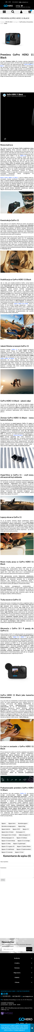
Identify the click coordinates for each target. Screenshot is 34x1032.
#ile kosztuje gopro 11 (8, 837)
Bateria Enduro (18, 435)
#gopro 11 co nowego (24, 840)
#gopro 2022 (16, 829)
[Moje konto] (21, 12)
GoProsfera (22, 22)
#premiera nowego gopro (9, 826)
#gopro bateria (6, 829)
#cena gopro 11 (20, 832)
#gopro (4, 823)
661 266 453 (16, 996)
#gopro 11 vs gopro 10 (8, 846)
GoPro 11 (14, 349)
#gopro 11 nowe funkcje (8, 840)
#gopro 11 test (19, 852)
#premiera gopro (22, 823)
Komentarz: (3, 867)
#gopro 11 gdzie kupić (19, 843)
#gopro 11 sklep (6, 843)
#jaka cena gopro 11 (24, 835)
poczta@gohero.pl (24, 2)
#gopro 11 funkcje (22, 837)
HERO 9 (23, 637)
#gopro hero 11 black (7, 832)
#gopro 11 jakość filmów (24, 846)
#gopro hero (11, 823)
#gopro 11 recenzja (7, 852)
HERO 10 (23, 155)
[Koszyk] (29, 11)
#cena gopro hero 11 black (9, 835)
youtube (9, 2)
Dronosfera (29, 22)
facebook (6, 2)
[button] (4, 12)
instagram (8, 2)
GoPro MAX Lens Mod (21, 303)
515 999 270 (16, 2)
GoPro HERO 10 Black (7, 358)
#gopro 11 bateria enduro (24, 849)
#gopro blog (21, 826)
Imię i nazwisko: (4, 861)
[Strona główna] (17, 5)
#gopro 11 (26, 829)
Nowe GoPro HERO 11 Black (9, 177)
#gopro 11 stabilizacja (8, 849)
